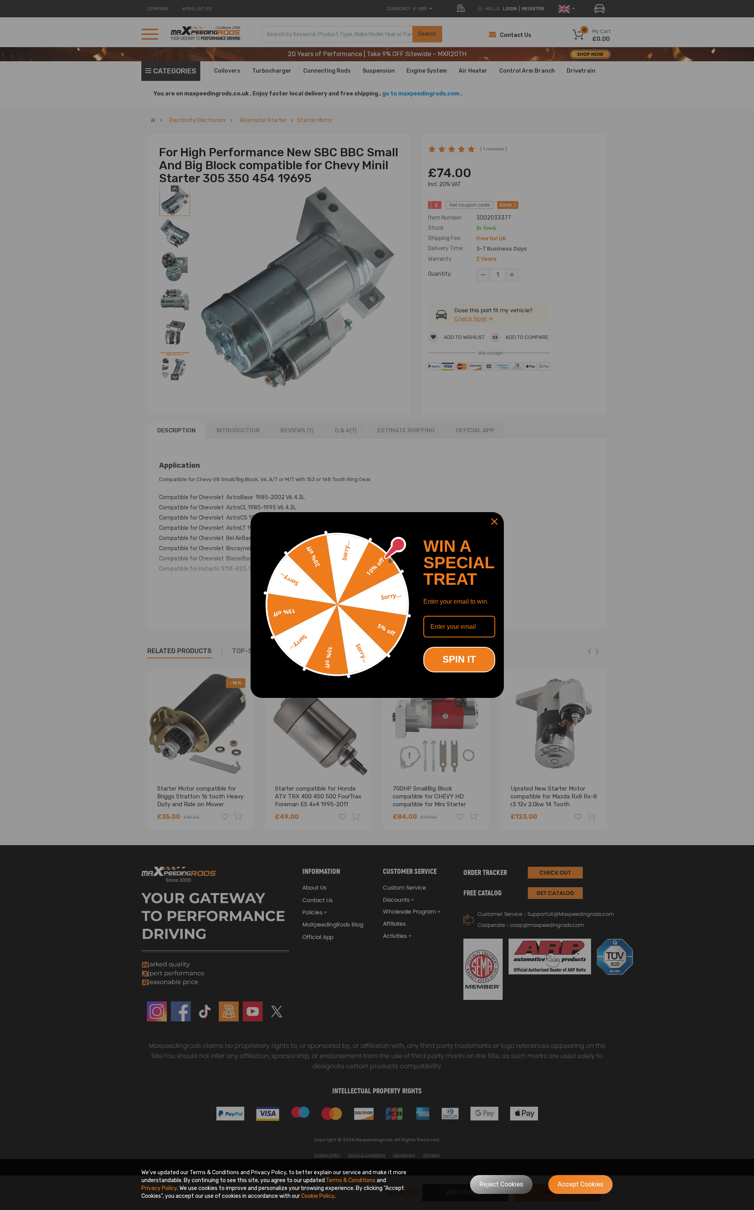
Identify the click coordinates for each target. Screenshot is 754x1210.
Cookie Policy (318, 1196)
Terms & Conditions (350, 1180)
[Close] (494, 521)
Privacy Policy (159, 1188)
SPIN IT (459, 659)
